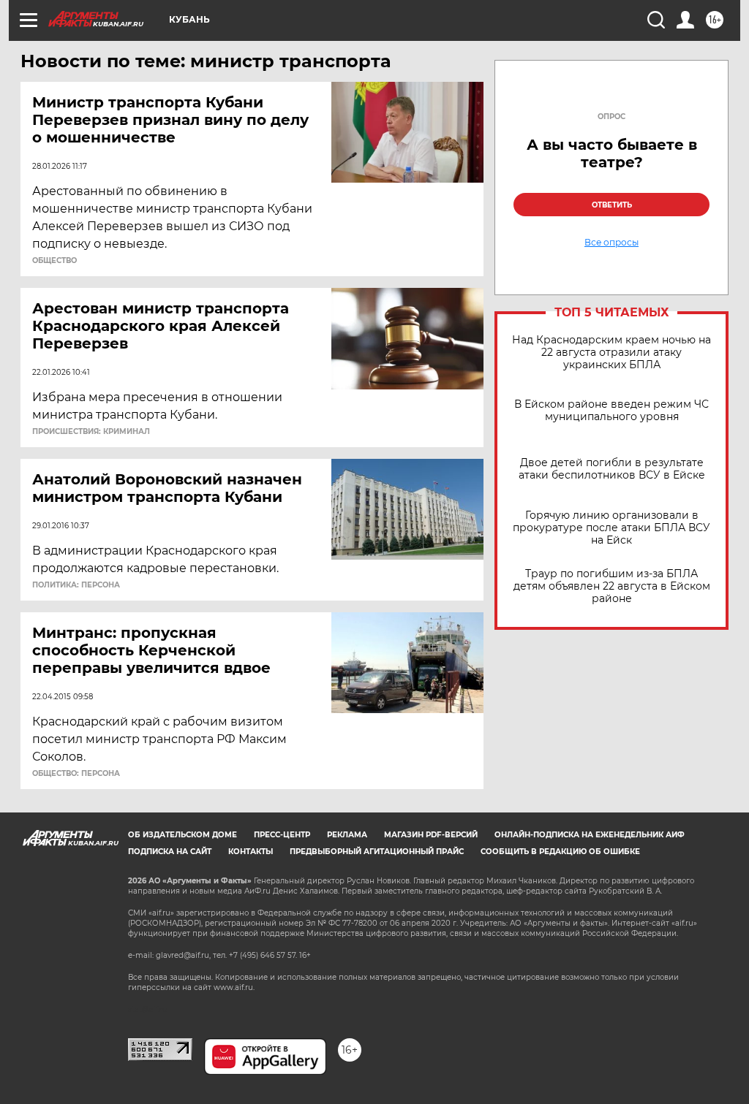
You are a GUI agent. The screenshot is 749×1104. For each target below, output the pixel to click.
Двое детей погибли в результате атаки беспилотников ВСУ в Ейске (612, 469)
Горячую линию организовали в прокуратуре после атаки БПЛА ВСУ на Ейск (611, 528)
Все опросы (611, 242)
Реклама (347, 835)
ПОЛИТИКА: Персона (76, 585)
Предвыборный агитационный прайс (377, 851)
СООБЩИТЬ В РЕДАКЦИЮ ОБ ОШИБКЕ (560, 851)
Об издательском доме (182, 835)
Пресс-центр (282, 835)
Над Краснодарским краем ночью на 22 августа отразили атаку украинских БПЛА (611, 352)
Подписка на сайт (169, 851)
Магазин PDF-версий (431, 835)
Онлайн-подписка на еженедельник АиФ (589, 835)
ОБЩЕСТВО (54, 260)
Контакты (250, 851)
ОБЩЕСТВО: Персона (76, 773)
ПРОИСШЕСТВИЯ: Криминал (91, 431)
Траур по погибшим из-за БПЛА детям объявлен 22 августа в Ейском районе (611, 586)
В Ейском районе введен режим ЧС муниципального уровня (611, 410)
